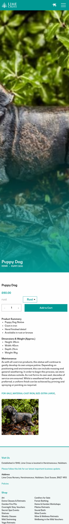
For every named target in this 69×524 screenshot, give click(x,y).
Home (5, 266)
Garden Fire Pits (9, 504)
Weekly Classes (9, 516)
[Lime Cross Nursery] (9, 4)
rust (4, 299)
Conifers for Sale (42, 498)
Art (3, 498)
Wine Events (40, 513)
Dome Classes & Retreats (14, 501)
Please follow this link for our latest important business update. (31, 469)
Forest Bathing (41, 501)
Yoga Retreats (8, 522)
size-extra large (45, 393)
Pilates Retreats (42, 507)
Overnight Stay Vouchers (13, 507)
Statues (5, 513)
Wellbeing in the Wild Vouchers (48, 519)
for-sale (7, 393)
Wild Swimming (9, 519)
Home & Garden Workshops (47, 504)
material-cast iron (24, 393)
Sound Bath (40, 510)
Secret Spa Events (10, 510)
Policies (5, 483)
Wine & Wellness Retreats (46, 516)
